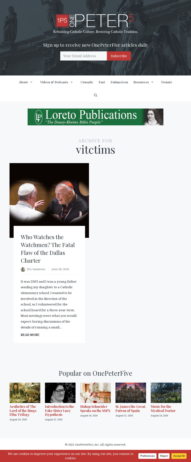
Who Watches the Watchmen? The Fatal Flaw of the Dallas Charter (48, 248)
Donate (166, 82)
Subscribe (119, 56)
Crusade (87, 82)
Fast (102, 82)
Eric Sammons (36, 269)
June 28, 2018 (60, 269)
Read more (31, 335)
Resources (141, 82)
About (23, 82)
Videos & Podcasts (54, 82)
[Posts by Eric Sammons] (24, 269)
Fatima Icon (119, 82)
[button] (95, 95)
